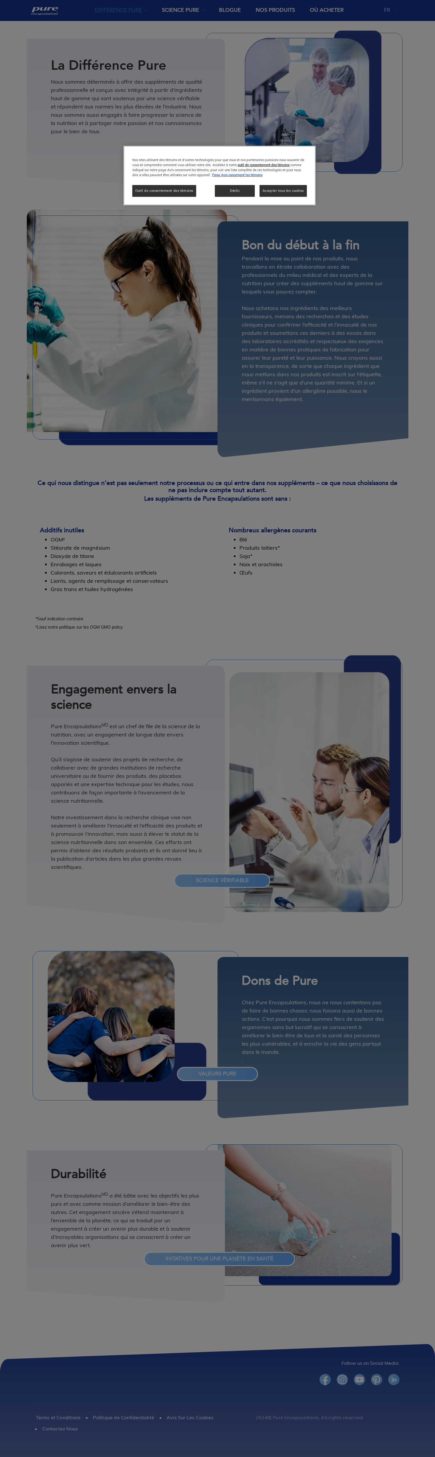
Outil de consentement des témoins (164, 191)
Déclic (235, 191)
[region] (219, 175)
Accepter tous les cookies (283, 191)
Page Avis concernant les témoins (237, 175)
